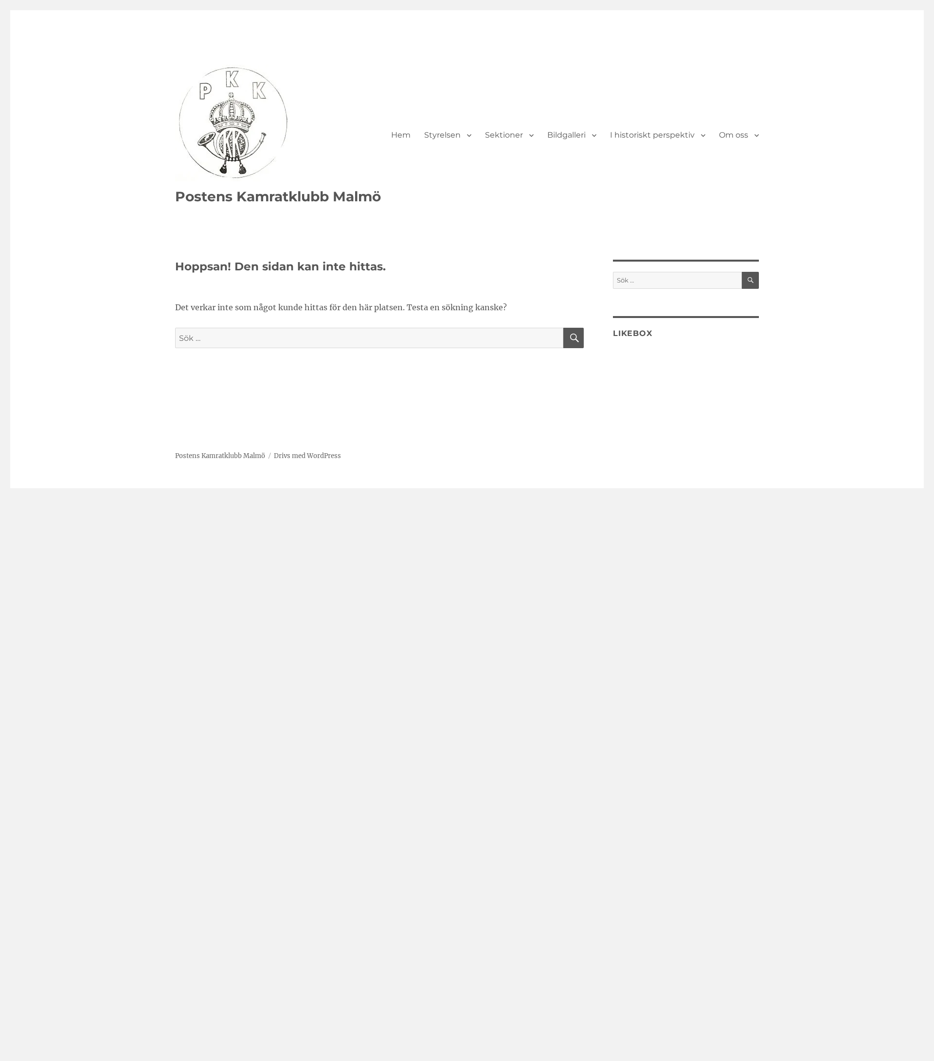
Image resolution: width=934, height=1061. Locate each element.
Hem (401, 135)
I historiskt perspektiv (652, 135)
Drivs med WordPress (307, 456)
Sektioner (504, 135)
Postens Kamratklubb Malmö (278, 196)
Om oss (733, 135)
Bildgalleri (566, 135)
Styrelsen (442, 135)
